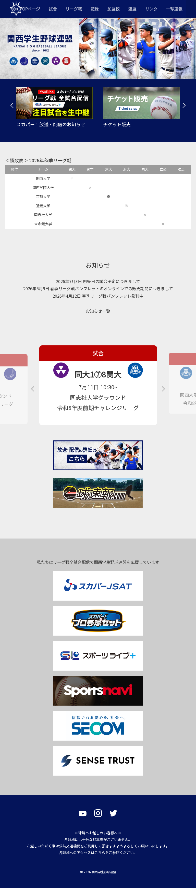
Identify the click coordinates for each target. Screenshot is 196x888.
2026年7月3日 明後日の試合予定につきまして (98, 281)
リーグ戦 (74, 9)
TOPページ (29, 9)
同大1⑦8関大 (98, 374)
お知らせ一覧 (98, 311)
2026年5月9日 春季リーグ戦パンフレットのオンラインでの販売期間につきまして (98, 288)
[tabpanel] (54, 107)
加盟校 (113, 9)
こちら (99, 852)
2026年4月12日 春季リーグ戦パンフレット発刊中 (98, 296)
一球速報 (174, 9)
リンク (151, 9)
